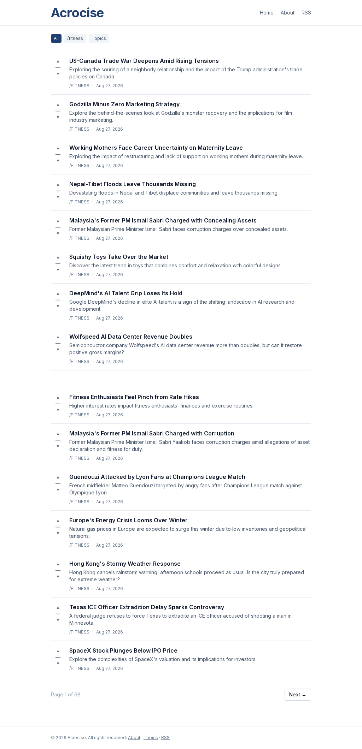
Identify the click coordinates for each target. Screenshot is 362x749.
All (56, 38)
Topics (99, 38)
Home (267, 13)
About (287, 13)
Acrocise (77, 13)
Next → (297, 694)
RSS (306, 13)
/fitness (75, 38)
